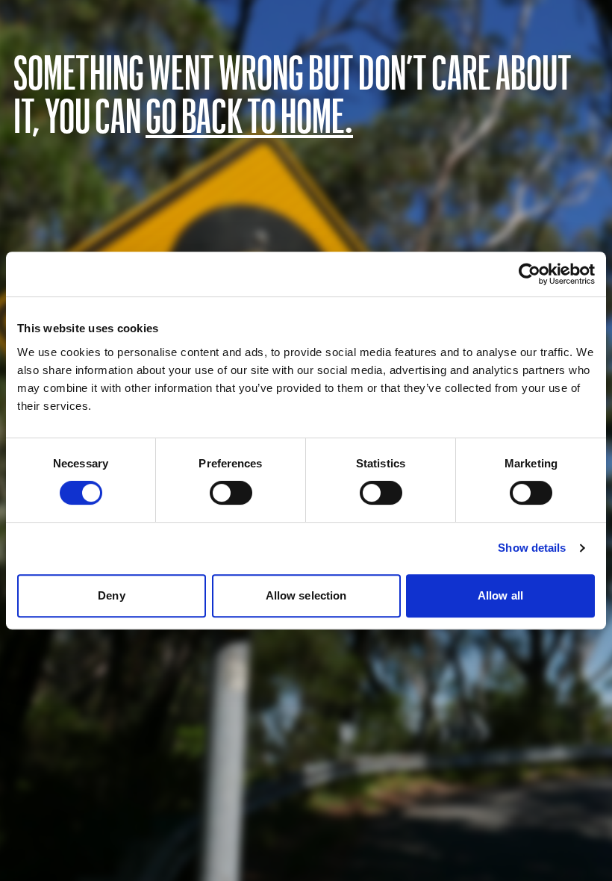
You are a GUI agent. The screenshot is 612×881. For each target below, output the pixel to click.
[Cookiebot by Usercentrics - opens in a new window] (529, 274)
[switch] (231, 493)
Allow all (500, 595)
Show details (532, 547)
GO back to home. (249, 114)
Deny (111, 595)
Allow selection (306, 595)
